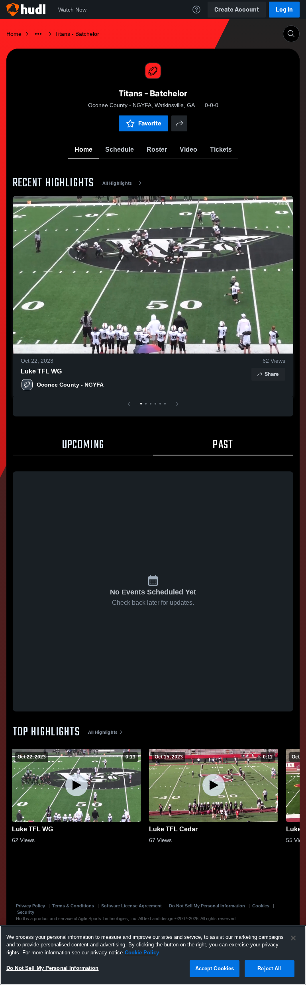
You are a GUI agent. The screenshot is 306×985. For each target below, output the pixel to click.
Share (272, 374)
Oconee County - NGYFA (70, 384)
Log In (284, 9)
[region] (153, 955)
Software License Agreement (131, 905)
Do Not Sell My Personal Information (207, 905)
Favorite (149, 123)
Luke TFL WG (41, 371)
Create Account (236, 9)
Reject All (269, 968)
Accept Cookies (214, 968)
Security (25, 912)
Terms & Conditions (73, 905)
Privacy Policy (30, 905)
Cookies (260, 905)
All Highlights (117, 183)
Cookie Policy (142, 953)
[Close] (293, 938)
